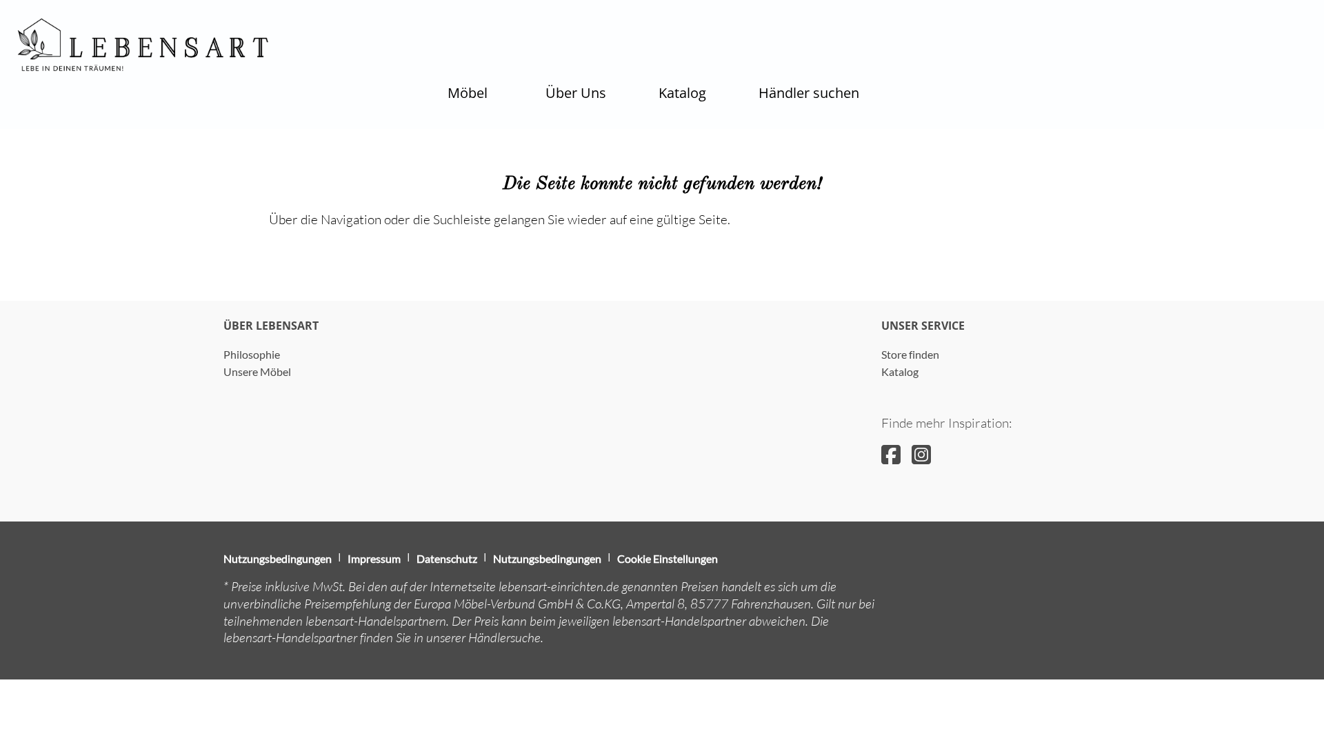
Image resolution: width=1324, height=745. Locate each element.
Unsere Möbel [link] (257, 371)
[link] (468, 92)
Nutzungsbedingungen (277, 558)
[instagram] (921, 454)
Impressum (374, 558)
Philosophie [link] (251, 354)
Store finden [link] (910, 354)
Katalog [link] (900, 371)
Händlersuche (504, 637)
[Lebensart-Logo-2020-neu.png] (143, 44)
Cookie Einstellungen (667, 558)
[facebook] (891, 454)
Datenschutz (447, 558)
